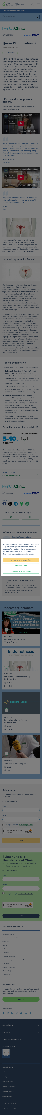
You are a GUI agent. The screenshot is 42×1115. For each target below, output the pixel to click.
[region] (21, 557)
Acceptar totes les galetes (21, 560)
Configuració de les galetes (21, 571)
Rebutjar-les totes (21, 565)
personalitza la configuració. (23, 554)
